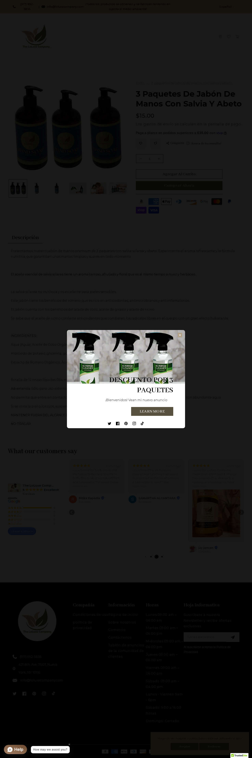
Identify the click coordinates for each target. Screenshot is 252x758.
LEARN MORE (152, 411)
